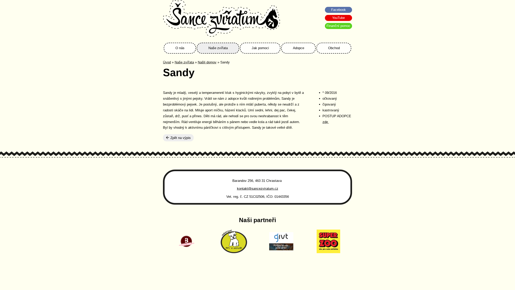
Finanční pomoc (338, 26)
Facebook (338, 10)
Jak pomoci (260, 48)
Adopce (298, 48)
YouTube (338, 18)
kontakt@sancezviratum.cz (257, 189)
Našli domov (207, 62)
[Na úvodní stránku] (221, 19)
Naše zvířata (218, 48)
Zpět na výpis (180, 138)
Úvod (167, 62)
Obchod (334, 48)
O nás (179, 48)
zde (325, 122)
